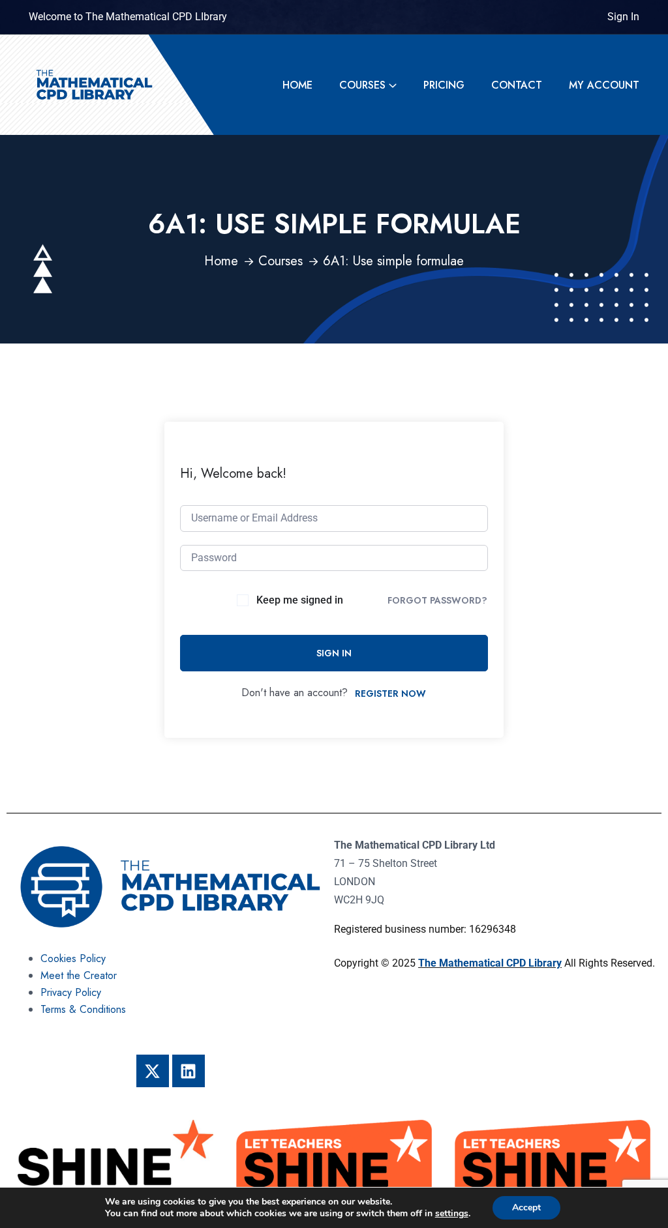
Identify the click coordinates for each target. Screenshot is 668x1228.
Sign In (623, 16)
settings (451, 1214)
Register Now (390, 693)
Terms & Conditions (83, 1009)
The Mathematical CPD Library (490, 963)
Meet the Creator (78, 975)
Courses (362, 85)
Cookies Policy (73, 958)
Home (297, 85)
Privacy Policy (70, 992)
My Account (604, 85)
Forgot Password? (437, 600)
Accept (526, 1207)
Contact (516, 85)
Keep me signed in (299, 600)
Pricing (443, 85)
